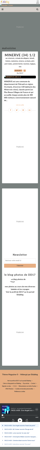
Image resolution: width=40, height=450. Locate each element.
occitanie (27, 61)
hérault (32, 58)
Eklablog (34, 375)
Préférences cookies (19, 391)
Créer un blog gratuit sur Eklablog (12, 383)
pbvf (32, 61)
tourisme (26, 64)
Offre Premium (9, 388)
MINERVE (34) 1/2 (20, 55)
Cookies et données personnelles (24, 388)
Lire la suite (20, 105)
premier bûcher (18, 64)
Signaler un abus (6, 386)
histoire (7, 61)
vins (20, 66)
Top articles (26, 383)
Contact (33, 383)
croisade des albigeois (22, 58)
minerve (21, 61)
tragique (32, 64)
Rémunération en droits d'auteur (27, 386)
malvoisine (14, 61)
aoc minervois (10, 58)
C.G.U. (15, 386)
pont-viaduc (8, 64)
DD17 (21, 292)
